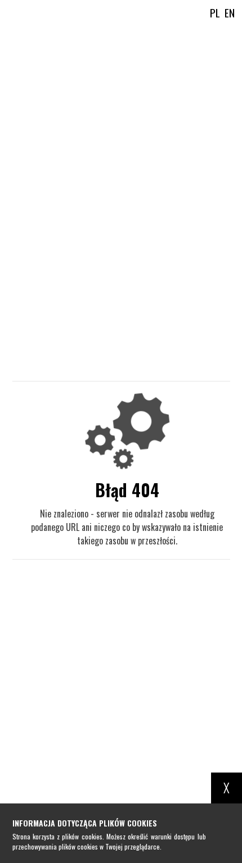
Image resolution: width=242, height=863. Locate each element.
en (230, 12)
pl (215, 12)
